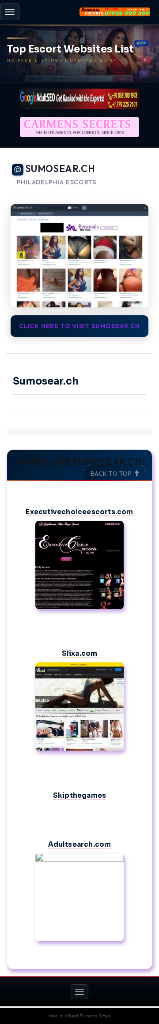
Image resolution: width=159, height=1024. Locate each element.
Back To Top (112, 474)
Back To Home (128, 193)
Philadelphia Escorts (56, 182)
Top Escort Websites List (70, 49)
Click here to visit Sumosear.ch (79, 326)
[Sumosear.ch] (79, 255)
